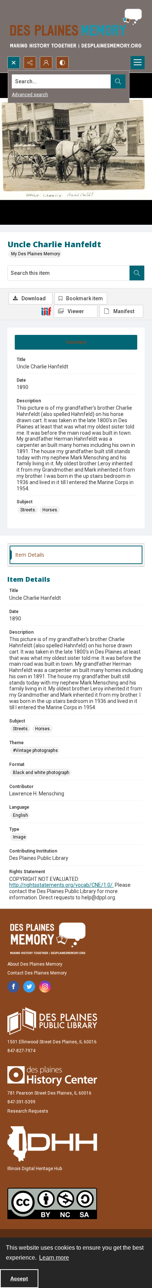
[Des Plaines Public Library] (52, 1021)
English (20, 815)
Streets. (28, 509)
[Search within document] (136, 273)
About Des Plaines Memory (34, 964)
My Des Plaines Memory (35, 253)
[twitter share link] (29, 987)
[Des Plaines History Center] (52, 1076)
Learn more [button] (54, 1257)
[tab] (76, 342)
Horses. (50, 509)
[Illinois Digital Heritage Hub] (52, 1144)
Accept (19, 1278)
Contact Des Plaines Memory (37, 973)
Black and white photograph (41, 772)
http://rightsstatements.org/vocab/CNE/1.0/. (61, 885)
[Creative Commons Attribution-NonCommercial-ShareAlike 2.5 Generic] (52, 1203)
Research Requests (27, 1111)
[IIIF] (46, 311)
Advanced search (30, 94)
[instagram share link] (45, 987)
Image (19, 837)
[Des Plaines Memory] (47, 938)
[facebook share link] (13, 987)
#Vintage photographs (35, 750)
